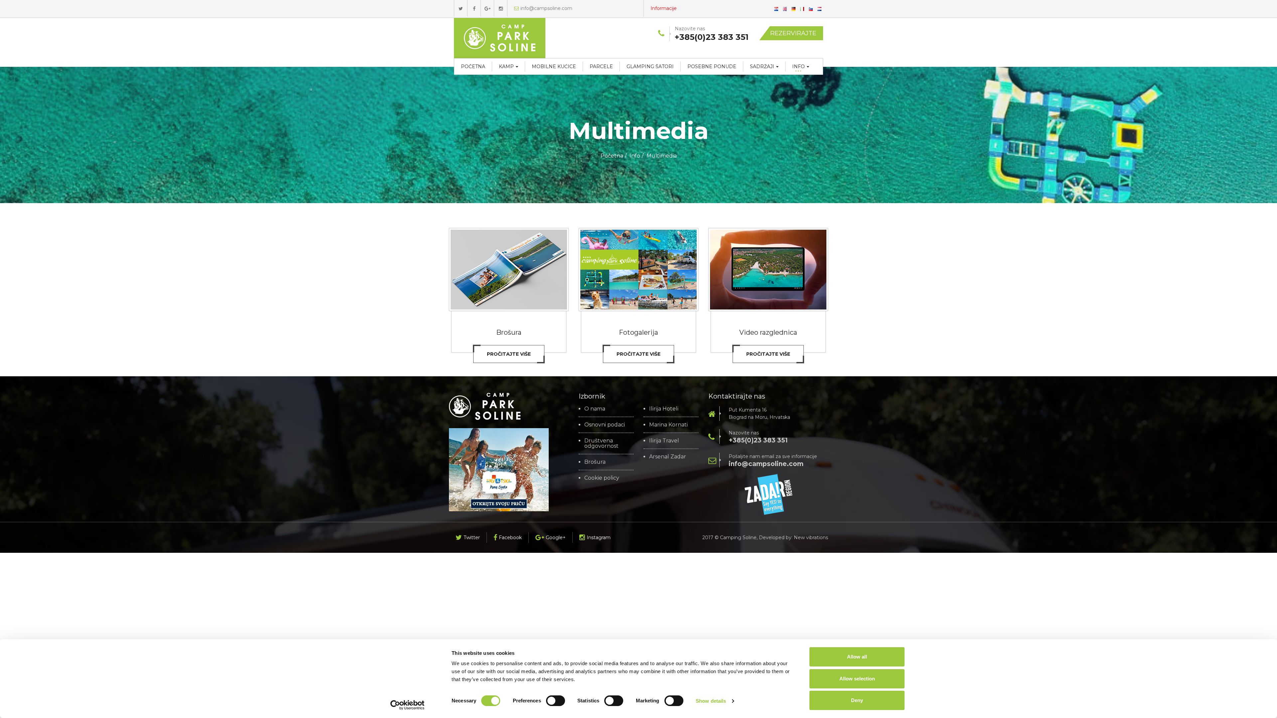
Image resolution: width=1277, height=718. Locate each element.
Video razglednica (768, 332)
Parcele (601, 66)
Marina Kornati (668, 424)
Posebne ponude (711, 66)
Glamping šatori (650, 66)
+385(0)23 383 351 (758, 440)
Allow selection (857, 678)
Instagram (599, 537)
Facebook (510, 537)
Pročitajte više (509, 354)
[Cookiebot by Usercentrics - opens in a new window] (407, 705)
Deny (857, 700)
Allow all (857, 656)
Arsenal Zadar (667, 456)
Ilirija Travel (664, 440)
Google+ (556, 537)
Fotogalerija (638, 332)
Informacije (663, 8)
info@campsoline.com (546, 8)
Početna (473, 66)
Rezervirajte (793, 33)
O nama (594, 409)
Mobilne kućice (554, 66)
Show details (711, 701)
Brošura (508, 332)
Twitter (472, 537)
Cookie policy (601, 478)
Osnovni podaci (604, 424)
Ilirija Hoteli (663, 409)
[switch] (555, 700)
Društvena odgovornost (601, 443)
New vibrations (811, 537)
